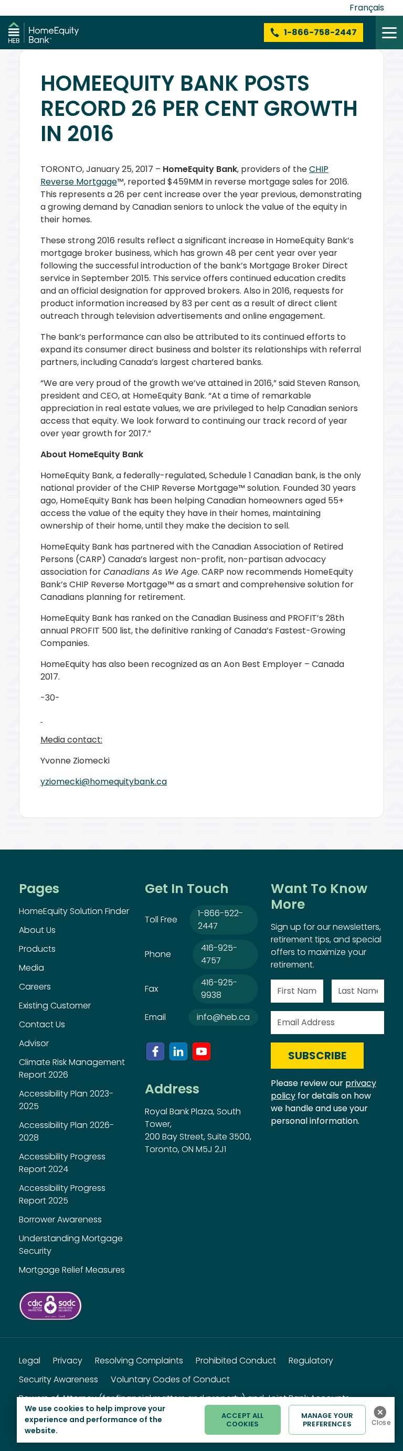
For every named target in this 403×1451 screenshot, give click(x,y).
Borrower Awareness (60, 1219)
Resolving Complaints (139, 1361)
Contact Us (42, 1024)
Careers (35, 987)
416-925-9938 (219, 988)
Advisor (34, 1043)
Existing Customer (55, 1005)
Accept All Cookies (242, 1420)
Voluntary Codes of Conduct (170, 1379)
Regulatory (311, 1361)
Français (366, 8)
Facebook (155, 1051)
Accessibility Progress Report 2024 (62, 1163)
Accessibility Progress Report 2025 (62, 1194)
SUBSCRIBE (317, 1055)
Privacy (67, 1361)
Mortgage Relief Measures (72, 1270)
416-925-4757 (219, 954)
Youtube (201, 1051)
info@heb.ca (223, 1017)
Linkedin (178, 1051)
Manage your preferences (327, 1420)
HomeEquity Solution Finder (74, 911)
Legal (29, 1361)
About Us (37, 930)
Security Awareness (58, 1379)
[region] (206, 1420)
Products (37, 949)
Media (31, 968)
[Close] (380, 1412)
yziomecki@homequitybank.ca (103, 782)
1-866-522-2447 (220, 919)
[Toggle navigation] (389, 32)
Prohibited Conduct (236, 1361)
